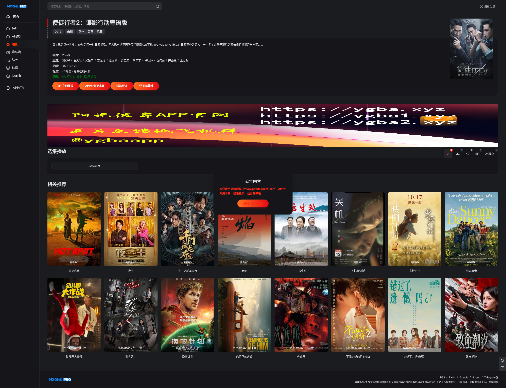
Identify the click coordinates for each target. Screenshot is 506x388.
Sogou (476, 377)
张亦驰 (113, 60)
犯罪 (99, 31)
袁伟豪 (160, 60)
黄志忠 (125, 60)
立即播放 (67, 85)
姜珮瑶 (101, 60)
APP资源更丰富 (95, 85)
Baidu (452, 377)
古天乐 (77, 60)
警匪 (90, 31)
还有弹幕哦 (146, 85)
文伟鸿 (65, 55)
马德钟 (148, 60)
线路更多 (121, 85)
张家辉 (65, 60)
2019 (58, 31)
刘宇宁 (137, 60)
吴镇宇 (89, 60)
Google (464, 377)
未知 (70, 31)
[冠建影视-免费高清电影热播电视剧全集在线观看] (17, 6)
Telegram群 (491, 377)
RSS (442, 377)
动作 (81, 31)
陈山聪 (172, 60)
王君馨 (184, 60)
